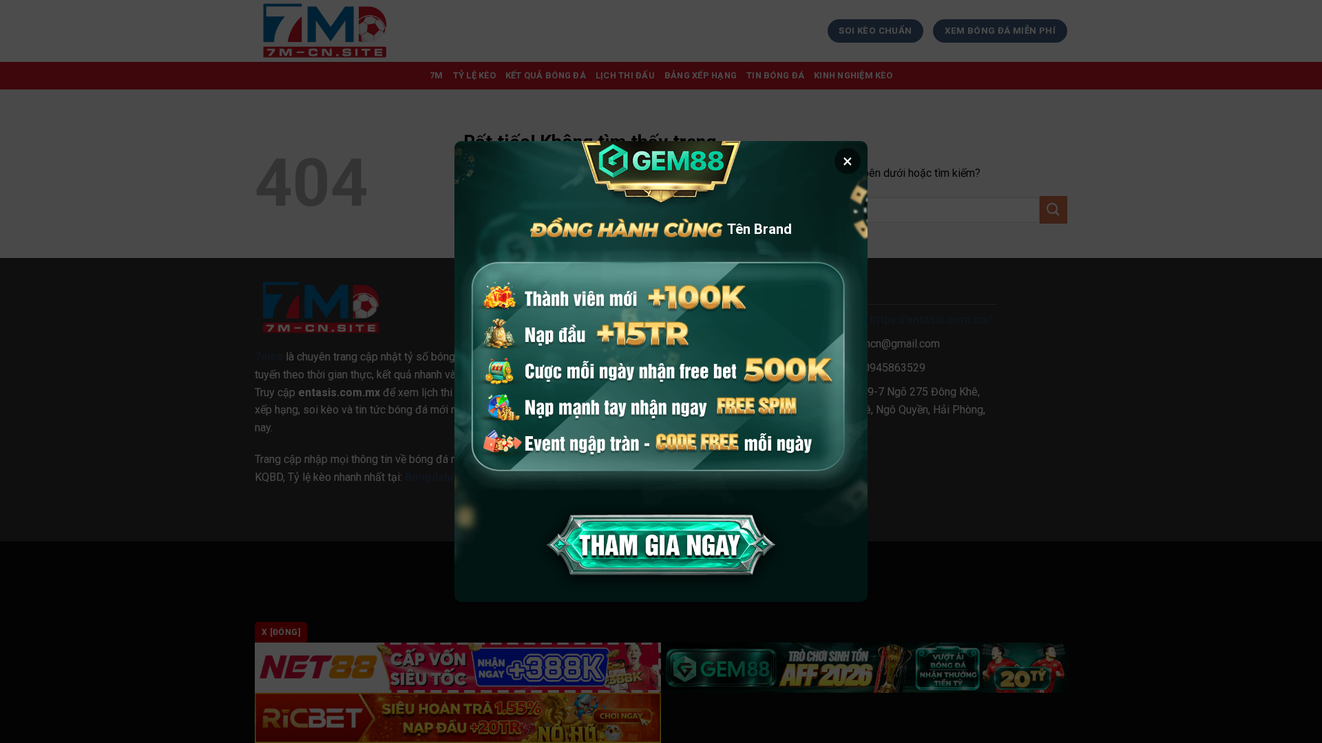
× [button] (847, 161)
